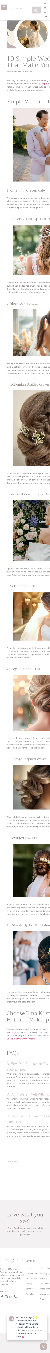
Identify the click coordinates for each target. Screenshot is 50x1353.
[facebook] (45, 4)
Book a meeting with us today (20, 1039)
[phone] (45, 16)
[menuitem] (35, 1268)
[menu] (4, 7)
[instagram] (45, 8)
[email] (45, 12)
